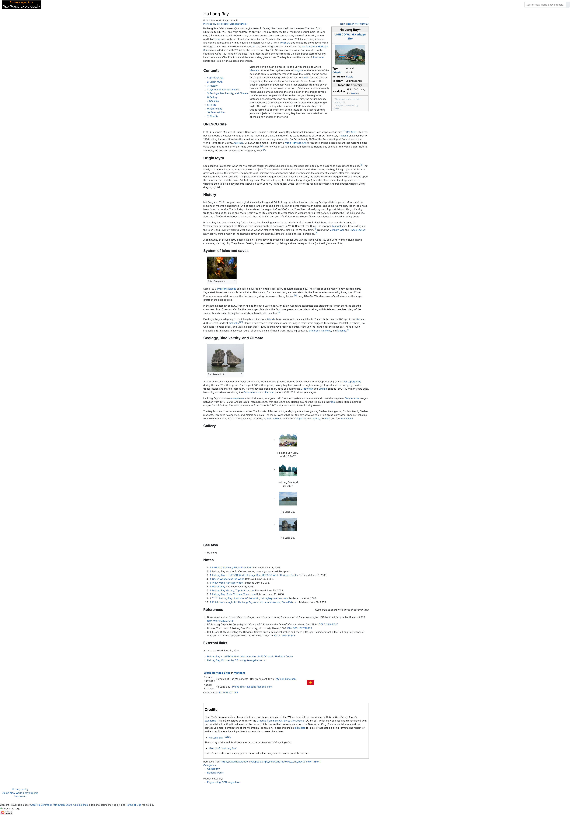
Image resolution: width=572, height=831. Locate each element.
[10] (241, 322)
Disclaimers (20, 796)
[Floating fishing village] (350, 54)
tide (332, 401)
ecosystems (237, 398)
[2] (344, 131)
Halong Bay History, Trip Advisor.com (233, 590)
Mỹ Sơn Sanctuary (286, 678)
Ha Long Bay (216, 737)
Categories (209, 765)
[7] (316, 233)
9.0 (213, 597)
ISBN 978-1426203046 (220, 620)
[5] (361, 165)
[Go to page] (568, 4)
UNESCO (285, 42)
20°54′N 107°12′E (228, 692)
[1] (254, 46)
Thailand (343, 135)
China (217, 39)
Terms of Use (133, 804)
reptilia (315, 418)
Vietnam (254, 70)
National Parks (215, 772)
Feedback (76, 4)
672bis (349, 76)
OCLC (322, 624)
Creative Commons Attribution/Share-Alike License (59, 804)
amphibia (301, 418)
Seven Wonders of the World (228, 578)
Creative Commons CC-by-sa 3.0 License (280, 720)
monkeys (326, 330)
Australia (238, 142)
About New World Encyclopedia (20, 792)
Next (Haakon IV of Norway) (354, 23)
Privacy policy (20, 789)
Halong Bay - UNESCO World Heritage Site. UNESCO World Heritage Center (250, 656)
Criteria (336, 72)
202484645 (288, 635)
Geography (213, 768)
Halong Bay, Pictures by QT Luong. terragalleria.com (236, 660)
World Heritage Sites (217, 672)
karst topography (351, 381)
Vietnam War (337, 229)
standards (210, 720)
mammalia (347, 418)
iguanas (341, 330)
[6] (315, 229)
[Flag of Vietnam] (310, 682)
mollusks (234, 323)
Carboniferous (251, 392)
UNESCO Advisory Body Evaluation (232, 567)
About (62, 4)
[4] (264, 150)
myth (306, 77)
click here (299, 727)
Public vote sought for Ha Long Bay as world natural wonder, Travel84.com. (255, 602)
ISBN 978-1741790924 (299, 628)
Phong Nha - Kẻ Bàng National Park (252, 686)
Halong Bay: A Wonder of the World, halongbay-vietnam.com (253, 598)
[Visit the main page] (21, 4)
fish (358, 319)
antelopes (314, 330)
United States (357, 229)
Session (354, 93)
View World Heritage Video (227, 582)
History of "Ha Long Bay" (223, 748)
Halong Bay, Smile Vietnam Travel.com (234, 594)
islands (232, 288)
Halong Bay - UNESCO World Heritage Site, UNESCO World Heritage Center (255, 575)
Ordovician (307, 388)
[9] (279, 312)
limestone (318, 57)
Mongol (336, 226)
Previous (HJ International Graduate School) (225, 23)
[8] (295, 295)
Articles (50, 4)
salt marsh (273, 418)
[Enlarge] (234, 280)
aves (327, 418)
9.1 (217, 597)
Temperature (352, 398)
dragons (298, 70)
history (227, 737)
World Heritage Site (296, 142)
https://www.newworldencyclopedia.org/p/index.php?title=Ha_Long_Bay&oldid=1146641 (270, 761)
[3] (261, 146)
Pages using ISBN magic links (223, 782)
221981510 (332, 624)
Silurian (323, 388)
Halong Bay (218, 586)
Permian (269, 392)
